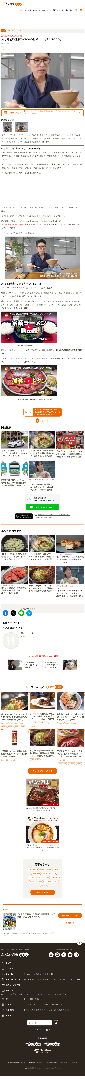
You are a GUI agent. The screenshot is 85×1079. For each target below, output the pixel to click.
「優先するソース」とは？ (44, 517)
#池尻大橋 (36, 873)
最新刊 (8, 1015)
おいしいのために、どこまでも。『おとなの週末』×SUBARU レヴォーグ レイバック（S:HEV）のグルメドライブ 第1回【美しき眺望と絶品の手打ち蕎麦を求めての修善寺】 (14, 453)
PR (52, 974)
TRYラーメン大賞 (12, 985)
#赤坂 (39, 881)
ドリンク (68, 1010)
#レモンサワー (45, 869)
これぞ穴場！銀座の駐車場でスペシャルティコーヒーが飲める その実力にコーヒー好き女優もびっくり (42, 487)
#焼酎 (32, 881)
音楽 (20, 994)
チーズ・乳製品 (56, 1010)
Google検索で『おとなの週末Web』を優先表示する (52, 515)
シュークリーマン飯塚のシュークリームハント (69, 554)
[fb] (64, 954)
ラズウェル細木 (43, 1004)
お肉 (25, 1010)
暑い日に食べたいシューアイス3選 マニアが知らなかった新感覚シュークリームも (70, 559)
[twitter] (51, 954)
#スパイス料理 (62, 763)
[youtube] (70, 954)
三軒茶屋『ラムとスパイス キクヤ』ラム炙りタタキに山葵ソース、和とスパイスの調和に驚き (69, 753)
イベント (45, 974)
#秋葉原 (60, 723)
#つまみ (31, 877)
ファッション (39, 994)
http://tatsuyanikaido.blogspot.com (15, 224)
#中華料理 (5, 760)
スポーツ (28, 994)
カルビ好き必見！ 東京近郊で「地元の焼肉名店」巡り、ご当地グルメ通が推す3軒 (13, 590)
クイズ (9, 994)
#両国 (32, 759)
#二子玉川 (5, 723)
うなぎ (32, 979)
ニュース (23, 10)
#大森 (4, 726)
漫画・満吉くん (56, 1004)
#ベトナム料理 (43, 877)
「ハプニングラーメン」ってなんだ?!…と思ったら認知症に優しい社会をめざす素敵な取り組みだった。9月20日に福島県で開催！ (69, 454)
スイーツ (78, 979)
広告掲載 (74, 1063)
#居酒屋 (79, 763)
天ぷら (40, 979)
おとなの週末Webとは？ (16, 1063)
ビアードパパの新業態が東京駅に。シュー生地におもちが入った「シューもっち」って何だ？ (42, 716)
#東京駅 (33, 726)
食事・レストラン (34, 10)
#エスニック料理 (49, 873)
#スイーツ (45, 722)
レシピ (59, 994)
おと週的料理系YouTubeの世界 (12, 36)
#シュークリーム (35, 722)
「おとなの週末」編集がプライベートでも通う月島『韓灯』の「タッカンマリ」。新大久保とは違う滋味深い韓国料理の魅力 (41, 453)
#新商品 (13, 760)
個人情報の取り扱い (36, 1063)
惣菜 (37, 1010)
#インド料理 (71, 760)
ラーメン (48, 979)
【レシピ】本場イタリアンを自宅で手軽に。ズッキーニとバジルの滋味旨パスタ (13, 556)
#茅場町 (10, 726)
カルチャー (50, 994)
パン (55, 979)
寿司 (25, 979)
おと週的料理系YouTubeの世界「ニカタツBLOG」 (31, 39)
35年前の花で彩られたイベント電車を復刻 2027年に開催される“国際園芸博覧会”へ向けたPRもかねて (14, 483)
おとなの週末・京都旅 (32, 999)
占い (2, 994)
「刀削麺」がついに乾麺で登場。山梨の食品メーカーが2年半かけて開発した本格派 (14, 753)
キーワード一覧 (42, 1030)
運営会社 (64, 1063)
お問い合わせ (52, 1063)
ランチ (62, 979)
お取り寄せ (68, 10)
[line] (58, 954)
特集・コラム (46, 10)
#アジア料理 (61, 760)
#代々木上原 (14, 723)
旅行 (54, 10)
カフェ (70, 979)
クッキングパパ (29, 1004)
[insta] (76, 954)
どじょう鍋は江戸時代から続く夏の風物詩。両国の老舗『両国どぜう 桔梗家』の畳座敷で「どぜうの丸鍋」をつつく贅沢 (42, 753)
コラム (22, 31)
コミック (60, 10)
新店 (37, 974)
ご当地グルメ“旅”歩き (7, 585)
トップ (8, 963)
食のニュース (28, 974)
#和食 (21, 723)
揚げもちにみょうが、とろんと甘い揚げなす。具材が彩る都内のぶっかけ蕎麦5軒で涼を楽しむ (14, 717)
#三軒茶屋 (71, 763)
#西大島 (23, 726)
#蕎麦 (16, 726)
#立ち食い (68, 723)
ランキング (10, 968)
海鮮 (31, 1010)
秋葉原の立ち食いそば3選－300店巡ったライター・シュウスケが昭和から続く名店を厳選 (70, 717)
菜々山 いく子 (7, 49)
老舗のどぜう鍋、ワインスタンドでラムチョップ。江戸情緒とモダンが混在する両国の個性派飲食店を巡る (41, 588)
